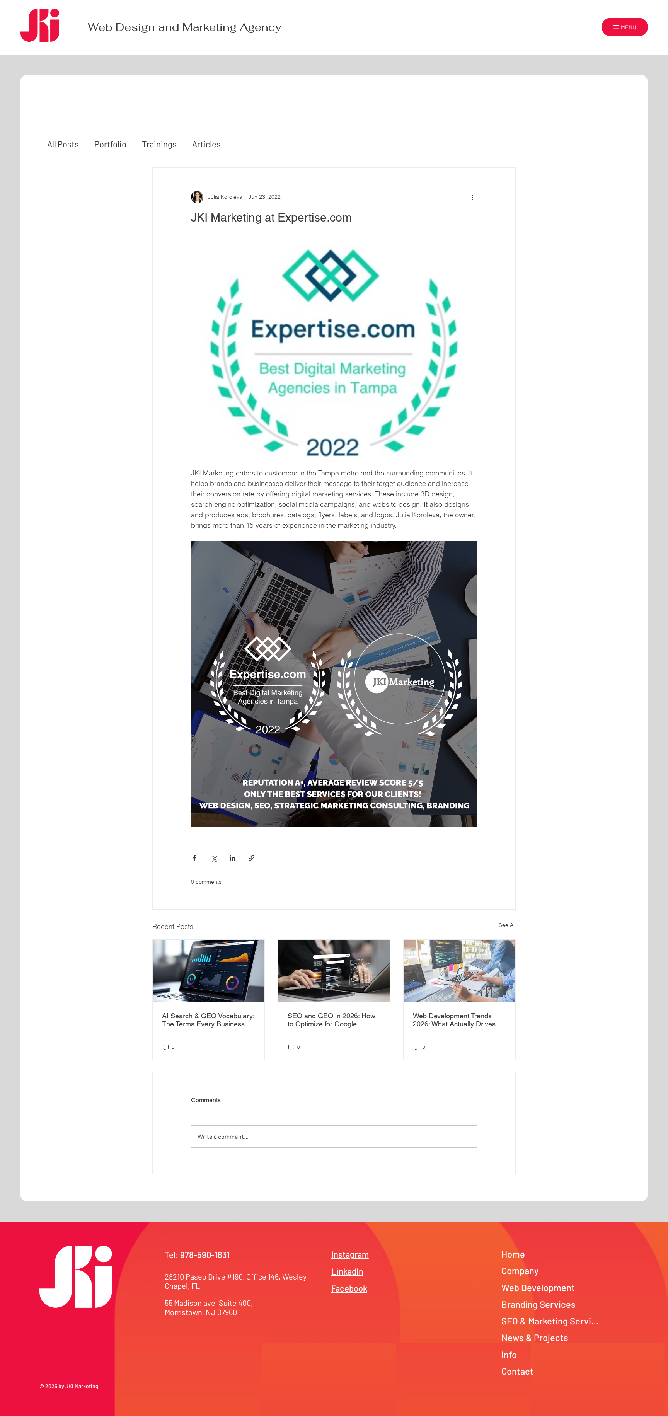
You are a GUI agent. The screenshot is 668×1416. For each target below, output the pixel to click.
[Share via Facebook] (194, 858)
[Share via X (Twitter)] (213, 858)
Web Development (538, 1287)
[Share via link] (251, 858)
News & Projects (534, 1337)
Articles (206, 144)
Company (519, 1270)
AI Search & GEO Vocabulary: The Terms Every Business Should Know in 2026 (208, 1020)
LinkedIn (347, 1271)
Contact (517, 1371)
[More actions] (472, 197)
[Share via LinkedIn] (232, 858)
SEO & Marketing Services (551, 1320)
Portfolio (110, 144)
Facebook (349, 1288)
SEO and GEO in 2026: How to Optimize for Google (331, 1020)
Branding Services (538, 1304)
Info (509, 1354)
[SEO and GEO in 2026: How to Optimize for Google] (334, 971)
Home (513, 1253)
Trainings (159, 144)
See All (507, 925)
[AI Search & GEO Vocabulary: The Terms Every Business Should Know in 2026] (208, 971)
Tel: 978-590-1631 (197, 1254)
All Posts (63, 144)
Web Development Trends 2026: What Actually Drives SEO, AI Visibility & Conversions (454, 1020)
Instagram (350, 1254)
